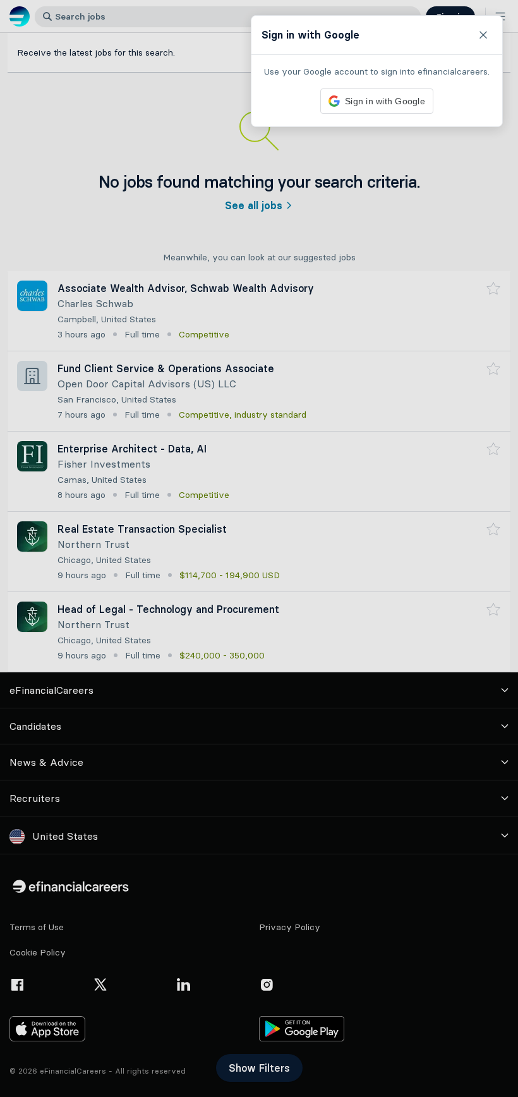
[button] (259, 548)
